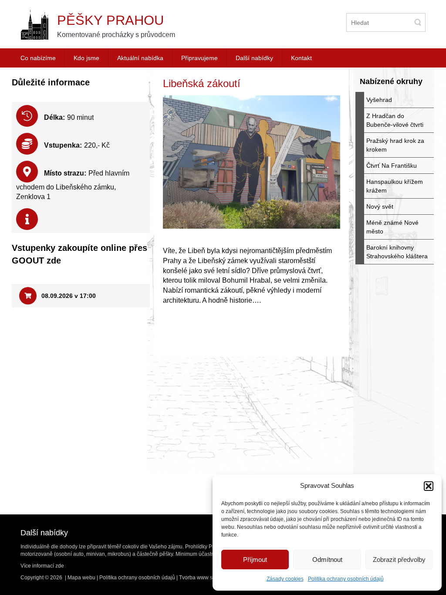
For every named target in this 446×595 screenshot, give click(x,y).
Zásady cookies (285, 579)
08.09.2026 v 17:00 (68, 295)
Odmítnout (327, 559)
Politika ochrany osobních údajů (346, 579)
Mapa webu (81, 578)
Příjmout (255, 559)
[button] (428, 486)
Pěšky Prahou (110, 20)
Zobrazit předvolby (399, 559)
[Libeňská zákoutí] (251, 162)
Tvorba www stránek (203, 578)
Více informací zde (42, 566)
